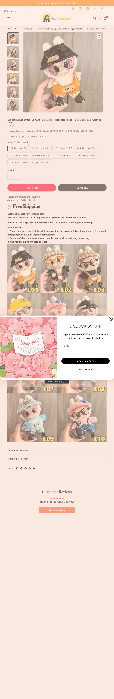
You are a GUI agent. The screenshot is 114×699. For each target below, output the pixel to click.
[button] (10, 11)
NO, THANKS (85, 369)
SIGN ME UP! (85, 360)
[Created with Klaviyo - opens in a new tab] (57, 381)
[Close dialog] (111, 319)
